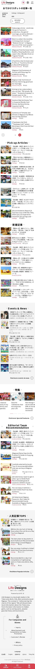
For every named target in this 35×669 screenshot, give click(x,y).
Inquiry (18, 627)
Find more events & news (19, 378)
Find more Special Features (19, 418)
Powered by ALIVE (16, 593)
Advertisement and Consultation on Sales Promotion (18, 632)
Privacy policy (18, 645)
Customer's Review (18, 637)
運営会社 (18, 642)
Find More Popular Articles (19, 571)
